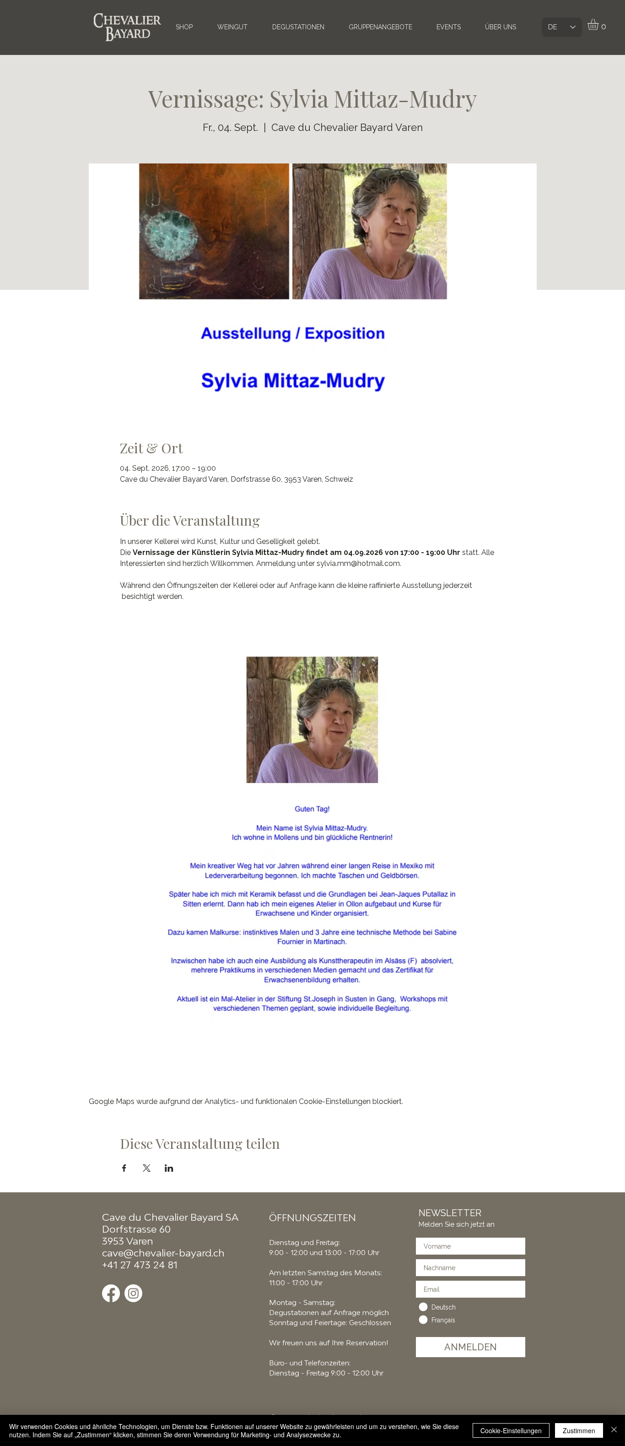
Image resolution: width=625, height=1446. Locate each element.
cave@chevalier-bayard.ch (163, 1253)
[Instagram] (133, 1293)
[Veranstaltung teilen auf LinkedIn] (169, 1168)
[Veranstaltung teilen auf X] (146, 1168)
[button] (599, 24)
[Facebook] (111, 1293)
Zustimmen (579, 1430)
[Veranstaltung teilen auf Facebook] (124, 1168)
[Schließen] (614, 1430)
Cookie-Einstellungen (511, 1430)
